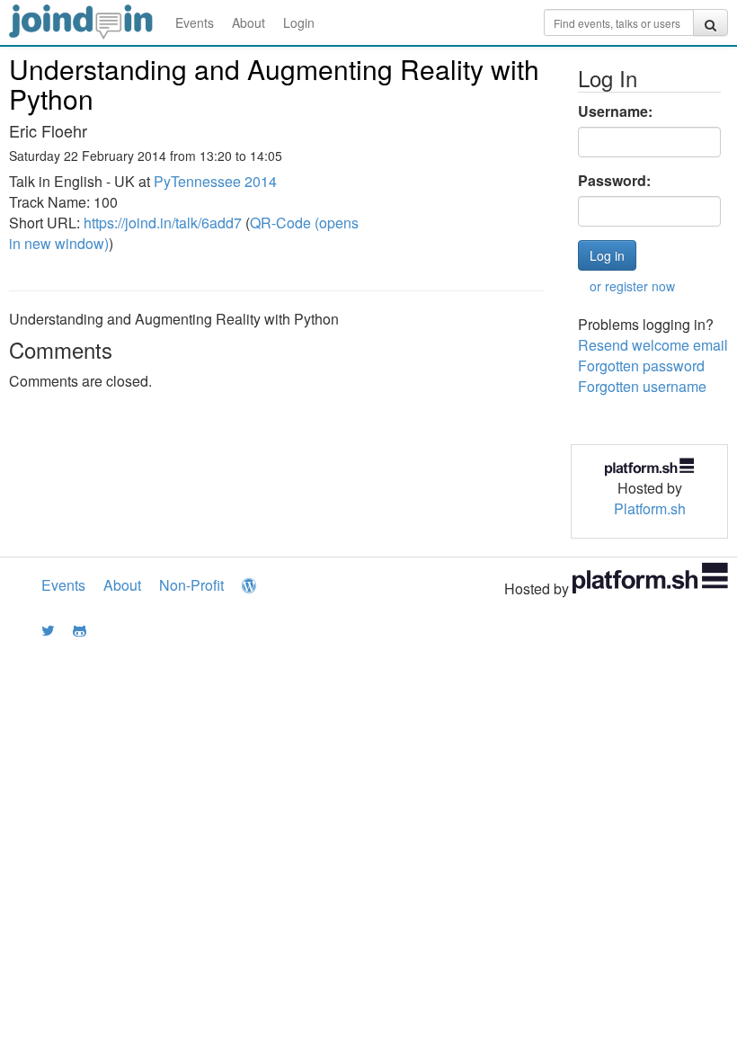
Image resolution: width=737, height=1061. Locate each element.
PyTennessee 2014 (215, 181)
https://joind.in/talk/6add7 (163, 222)
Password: (614, 181)
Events (194, 22)
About (248, 22)
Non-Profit (191, 585)
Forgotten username (642, 386)
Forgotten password (641, 365)
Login (299, 22)
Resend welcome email (653, 344)
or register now (632, 286)
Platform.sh (650, 508)
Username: (615, 111)
